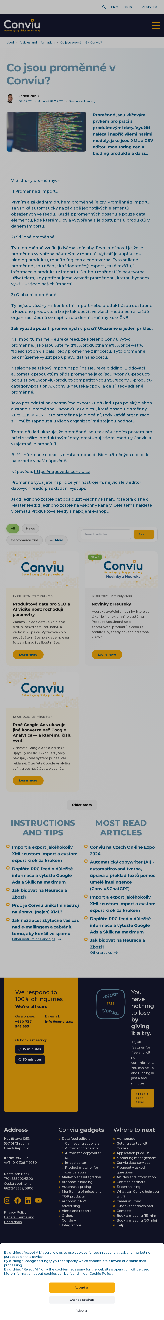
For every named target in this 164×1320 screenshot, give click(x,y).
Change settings (82, 1300)
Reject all (82, 1310)
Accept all (82, 1287)
